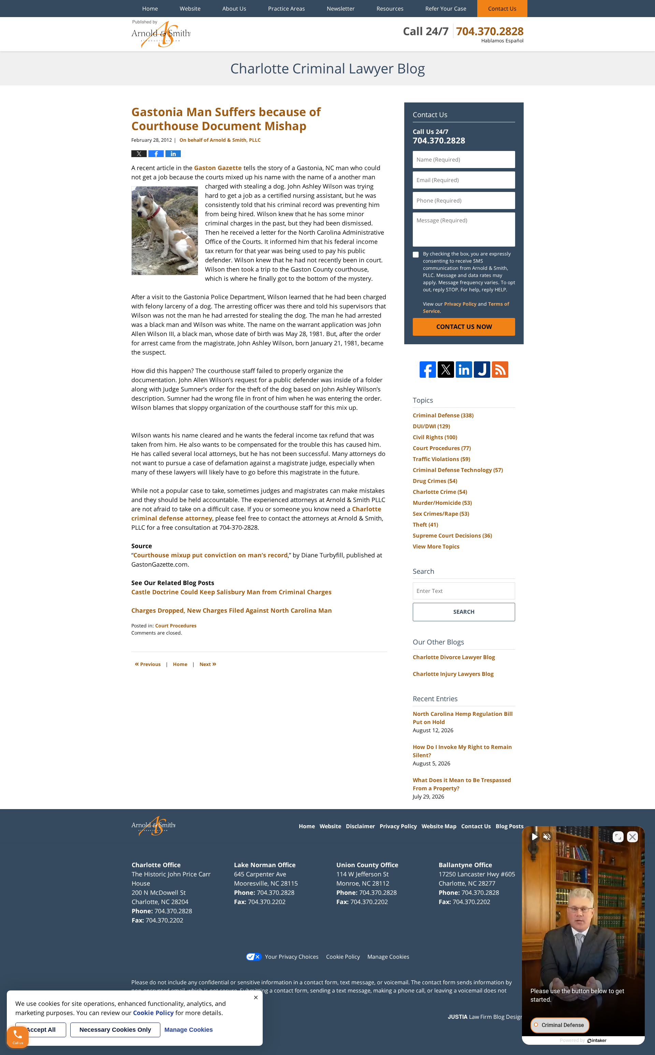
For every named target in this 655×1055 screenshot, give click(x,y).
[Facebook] (428, 369)
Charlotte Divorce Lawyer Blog (454, 657)
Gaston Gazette (218, 168)
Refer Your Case (445, 8)
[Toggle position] (618, 836)
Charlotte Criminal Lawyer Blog (161, 34)
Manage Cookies (388, 956)
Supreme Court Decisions (452, 535)
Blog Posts (510, 826)
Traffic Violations (441, 459)
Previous (148, 663)
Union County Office (367, 865)
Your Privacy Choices (292, 956)
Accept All (41, 1029)
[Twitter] (446, 369)
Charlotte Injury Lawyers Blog (453, 674)
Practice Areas (286, 8)
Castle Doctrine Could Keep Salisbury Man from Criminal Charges (231, 592)
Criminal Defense (443, 415)
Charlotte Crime (440, 492)
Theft (425, 524)
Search (464, 611)
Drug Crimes (435, 481)
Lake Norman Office (265, 865)
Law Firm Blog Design (486, 1017)
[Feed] (500, 369)
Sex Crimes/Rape (441, 513)
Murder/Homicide (442, 502)
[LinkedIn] (464, 369)
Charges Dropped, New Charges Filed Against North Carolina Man (231, 610)
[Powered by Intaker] (597, 1041)
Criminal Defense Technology (458, 470)
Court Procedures (175, 625)
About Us (234, 8)
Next (208, 663)
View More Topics (436, 546)
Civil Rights (435, 437)
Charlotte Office (156, 865)
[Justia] (482, 369)
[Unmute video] (534, 836)
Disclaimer (360, 826)
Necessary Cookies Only (115, 1029)
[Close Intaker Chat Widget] (632, 836)
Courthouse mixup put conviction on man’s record (210, 555)
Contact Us (502, 8)
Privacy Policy (460, 304)
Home (150, 8)
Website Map (439, 826)
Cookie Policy (343, 956)
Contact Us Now (464, 326)
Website (190, 8)
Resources (390, 8)
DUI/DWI (431, 426)
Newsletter (341, 8)
